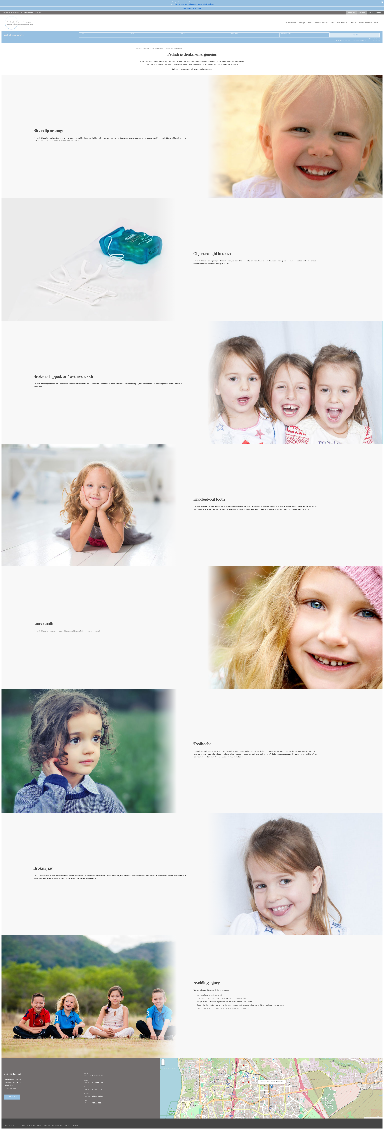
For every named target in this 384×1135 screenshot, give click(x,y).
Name (82, 33)
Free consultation (290, 22)
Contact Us (12, 1097)
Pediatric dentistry (321, 22)
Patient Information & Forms (368, 22)
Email (132, 33)
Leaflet (367, 1117)
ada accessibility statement (26, 1126)
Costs (332, 22)
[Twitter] (8, 1121)
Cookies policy (57, 1126)
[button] (271, 1086)
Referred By (234, 33)
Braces (310, 22)
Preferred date (286, 33)
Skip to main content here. (192, 8)
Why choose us (342, 22)
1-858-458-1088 (10, 1089)
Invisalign (302, 22)
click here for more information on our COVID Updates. (194, 4)
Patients (362, 12)
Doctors (351, 12)
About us (353, 22)
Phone (183, 33)
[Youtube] (11, 1121)
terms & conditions (43, 1126)
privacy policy (376, 40)
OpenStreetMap (375, 1117)
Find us (75, 1126)
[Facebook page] (5, 1121)
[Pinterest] (15, 1121)
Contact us (67, 1126)
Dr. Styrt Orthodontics (142, 48)
